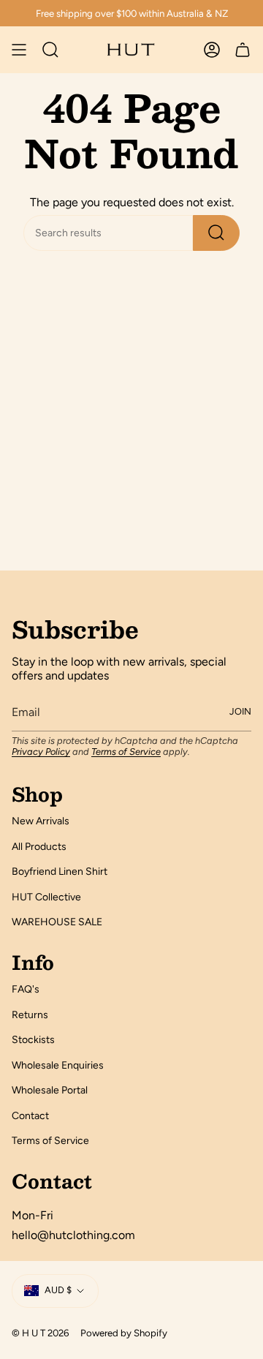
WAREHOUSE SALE (57, 922)
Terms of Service (126, 751)
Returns (30, 1015)
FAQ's (25, 989)
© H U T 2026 (40, 1333)
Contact (30, 1116)
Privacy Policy (41, 751)
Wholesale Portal (50, 1090)
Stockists (33, 1040)
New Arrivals (40, 821)
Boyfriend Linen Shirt (59, 871)
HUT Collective (46, 897)
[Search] (216, 233)
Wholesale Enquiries (58, 1065)
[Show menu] (19, 50)
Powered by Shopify (123, 1333)
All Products (39, 846)
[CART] (242, 50)
